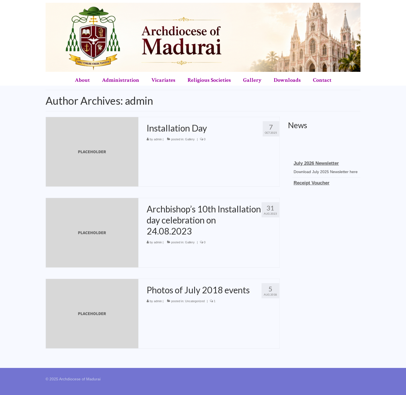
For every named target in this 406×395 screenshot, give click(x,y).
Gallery (190, 139)
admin (158, 139)
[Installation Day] (92, 151)
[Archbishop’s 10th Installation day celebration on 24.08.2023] (92, 232)
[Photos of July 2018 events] (92, 313)
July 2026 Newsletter (316, 161)
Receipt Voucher (311, 181)
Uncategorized (195, 301)
